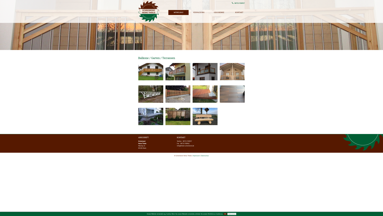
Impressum (196, 156)
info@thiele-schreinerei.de (185, 146)
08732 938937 (239, 3)
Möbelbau (178, 12)
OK (225, 214)
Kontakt (239, 12)
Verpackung (199, 12)
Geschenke (219, 12)
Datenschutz (232, 214)
